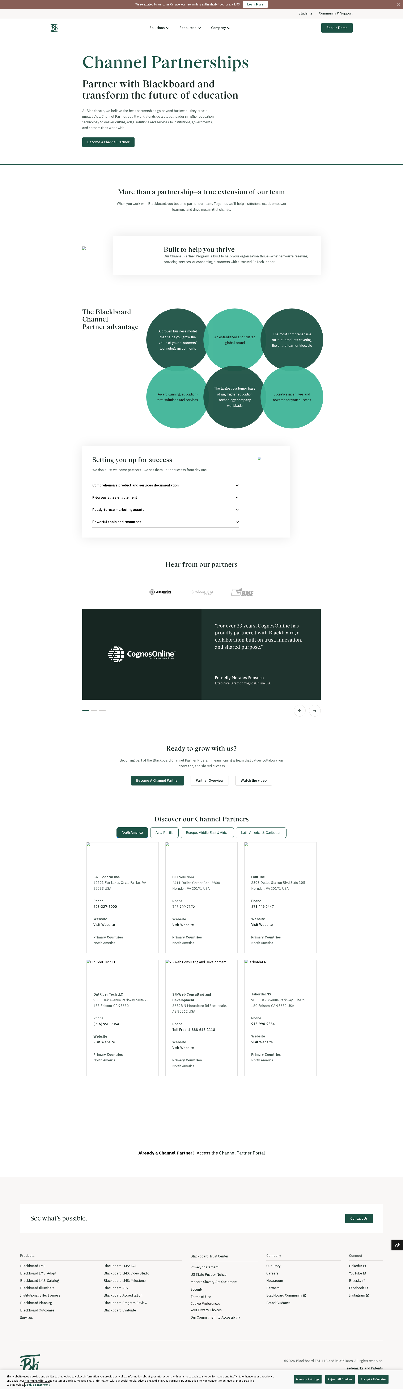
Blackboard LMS (32, 1266)
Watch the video (254, 780)
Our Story (273, 1266)
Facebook (356, 1288)
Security (197, 1289)
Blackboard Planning (36, 1303)
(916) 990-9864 (106, 1024)
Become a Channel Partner (108, 142)
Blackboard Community (284, 1295)
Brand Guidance (278, 1303)
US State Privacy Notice (208, 1274)
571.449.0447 (262, 906)
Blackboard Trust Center (209, 1256)
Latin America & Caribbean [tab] (261, 832)
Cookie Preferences (205, 1303)
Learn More (255, 4)
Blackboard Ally (116, 1288)
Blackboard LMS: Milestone (125, 1280)
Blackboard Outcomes (37, 1310)
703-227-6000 (105, 906)
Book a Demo (337, 28)
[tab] (160, 592)
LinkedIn (355, 1266)
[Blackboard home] (30, 1365)
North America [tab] (132, 832)
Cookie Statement (37, 1384)
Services (26, 1317)
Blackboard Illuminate (37, 1288)
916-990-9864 (263, 1024)
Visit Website (104, 924)
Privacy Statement (205, 1267)
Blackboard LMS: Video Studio (126, 1273)
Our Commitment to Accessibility (215, 1317)
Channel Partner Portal (242, 1153)
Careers (272, 1273)
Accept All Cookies (373, 1379)
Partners (273, 1288)
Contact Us (359, 1218)
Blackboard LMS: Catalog (39, 1280)
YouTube (355, 1273)
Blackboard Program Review (125, 1303)
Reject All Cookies (340, 1379)
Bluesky (355, 1280)
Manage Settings (307, 1379)
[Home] (54, 28)
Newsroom (274, 1280)
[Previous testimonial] (300, 711)
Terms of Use (201, 1297)
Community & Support (336, 13)
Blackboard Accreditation (123, 1295)
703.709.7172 (183, 907)
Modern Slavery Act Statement (214, 1282)
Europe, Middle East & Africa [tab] (207, 832)
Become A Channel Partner (157, 780)
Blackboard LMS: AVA (120, 1266)
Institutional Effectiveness (40, 1295)
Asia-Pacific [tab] (164, 832)
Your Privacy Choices (206, 1310)
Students (305, 13)
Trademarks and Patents (364, 1368)
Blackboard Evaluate (120, 1310)
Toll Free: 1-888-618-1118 (193, 1030)
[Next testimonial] (315, 711)
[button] (165, 485)
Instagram (357, 1295)
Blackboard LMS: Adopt (38, 1273)
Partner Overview (210, 780)
